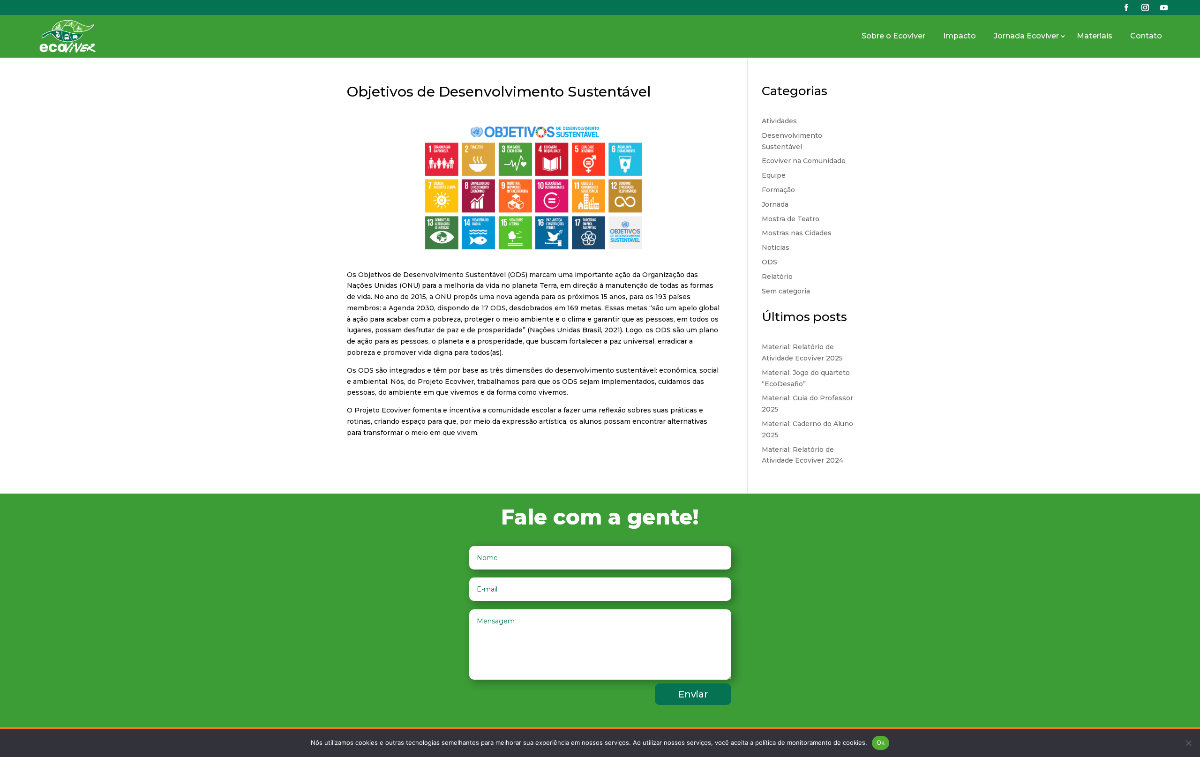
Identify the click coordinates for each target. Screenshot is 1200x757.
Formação (778, 190)
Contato (1146, 35)
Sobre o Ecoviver (893, 35)
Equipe (774, 175)
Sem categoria (786, 291)
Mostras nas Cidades (797, 233)
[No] (1188, 743)
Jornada (775, 204)
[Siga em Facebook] (1126, 7)
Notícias (775, 247)
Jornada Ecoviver (1026, 35)
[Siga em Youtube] (1163, 7)
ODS (769, 262)
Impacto (959, 35)
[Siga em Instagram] (1145, 7)
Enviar (693, 694)
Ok (881, 742)
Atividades (779, 121)
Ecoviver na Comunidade (804, 161)
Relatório (777, 276)
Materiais (1094, 35)
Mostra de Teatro (790, 219)
